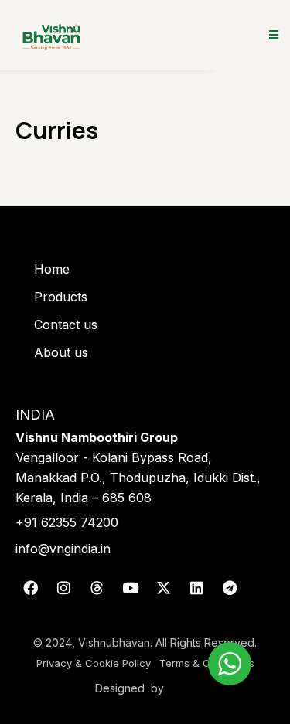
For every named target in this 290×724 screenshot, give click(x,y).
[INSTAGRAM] (63, 587)
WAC (183, 688)
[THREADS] (96, 587)
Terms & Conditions (206, 663)
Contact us (65, 324)
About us (61, 352)
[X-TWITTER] (163, 587)
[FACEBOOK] (30, 587)
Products (60, 296)
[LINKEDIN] (196, 587)
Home (52, 269)
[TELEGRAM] (229, 587)
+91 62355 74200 (66, 522)
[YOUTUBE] (130, 587)
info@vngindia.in (63, 548)
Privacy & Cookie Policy (93, 663)
